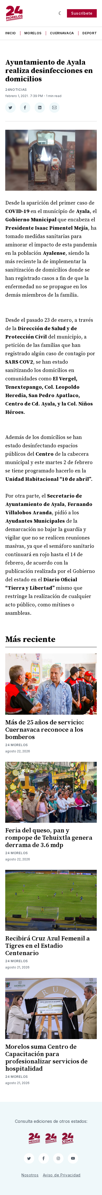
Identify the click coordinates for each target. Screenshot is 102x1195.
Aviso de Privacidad (62, 1175)
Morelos (33, 33)
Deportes (91, 33)
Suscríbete (82, 13)
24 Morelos (16, 745)
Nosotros (30, 1175)
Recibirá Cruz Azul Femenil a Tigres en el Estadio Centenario (47, 946)
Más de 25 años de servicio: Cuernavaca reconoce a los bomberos (44, 730)
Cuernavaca (62, 33)
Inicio (10, 33)
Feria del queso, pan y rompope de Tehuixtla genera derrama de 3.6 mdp (48, 838)
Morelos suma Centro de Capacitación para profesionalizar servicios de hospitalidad (46, 1058)
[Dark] (60, 13)
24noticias (16, 90)
